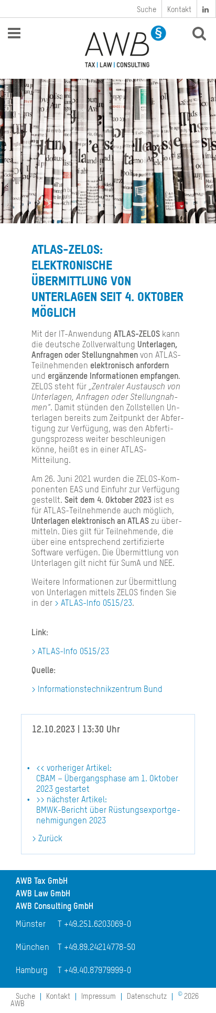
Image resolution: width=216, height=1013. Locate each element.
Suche (146, 10)
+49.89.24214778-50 (99, 948)
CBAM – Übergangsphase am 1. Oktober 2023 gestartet (107, 779)
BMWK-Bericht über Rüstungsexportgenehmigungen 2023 (108, 810)
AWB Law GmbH (43, 894)
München (32, 948)
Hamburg (32, 971)
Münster (31, 925)
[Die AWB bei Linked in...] (206, 8)
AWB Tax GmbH (42, 881)
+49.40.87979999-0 (97, 971)
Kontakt (179, 10)
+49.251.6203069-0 (97, 925)
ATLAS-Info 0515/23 (96, 603)
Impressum (98, 996)
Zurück (50, 839)
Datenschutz (147, 996)
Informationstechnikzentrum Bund (100, 690)
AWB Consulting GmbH (54, 907)
